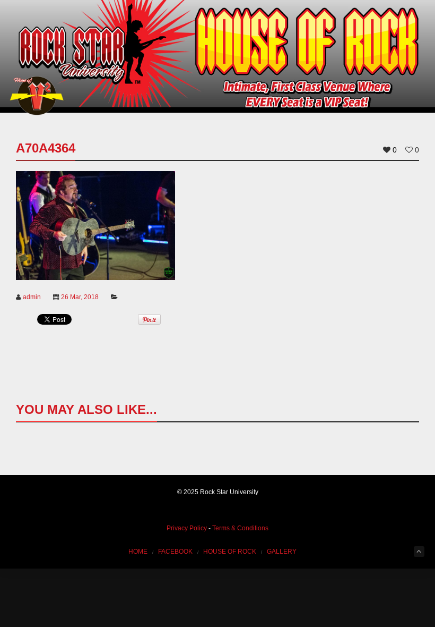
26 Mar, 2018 (80, 297)
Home (137, 551)
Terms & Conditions (240, 528)
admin (32, 297)
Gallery (282, 551)
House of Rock (229, 551)
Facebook (175, 551)
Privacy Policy (187, 528)
